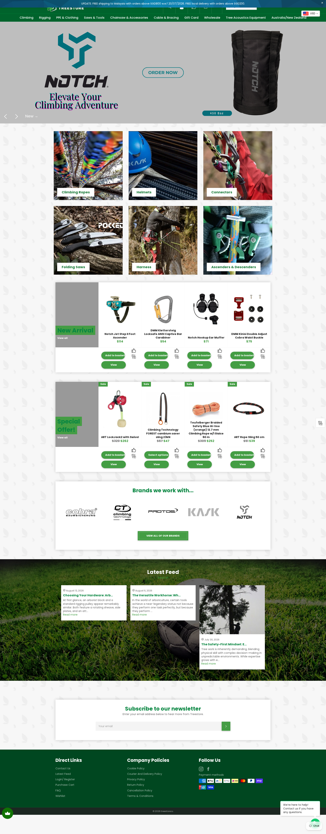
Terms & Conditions (140, 796)
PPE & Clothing (67, 17)
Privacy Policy (136, 779)
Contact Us (62, 768)
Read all (163, 578)
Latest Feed (63, 774)
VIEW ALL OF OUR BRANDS (163, 536)
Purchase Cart (64, 785)
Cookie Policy (136, 768)
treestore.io (167, 811)
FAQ (58, 790)
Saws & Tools (94, 17)
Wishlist (60, 796)
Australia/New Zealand (288, 17)
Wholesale (212, 17)
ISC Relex (36, 123)
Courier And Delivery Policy (144, 774)
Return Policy (135, 785)
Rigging (45, 17)
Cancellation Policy (139, 790)
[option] (163, 72)
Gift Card (191, 17)
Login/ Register (65, 779)
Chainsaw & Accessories (129, 17)
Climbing (26, 17)
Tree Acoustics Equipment (246, 17)
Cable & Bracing (166, 17)
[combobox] (310, 14)
